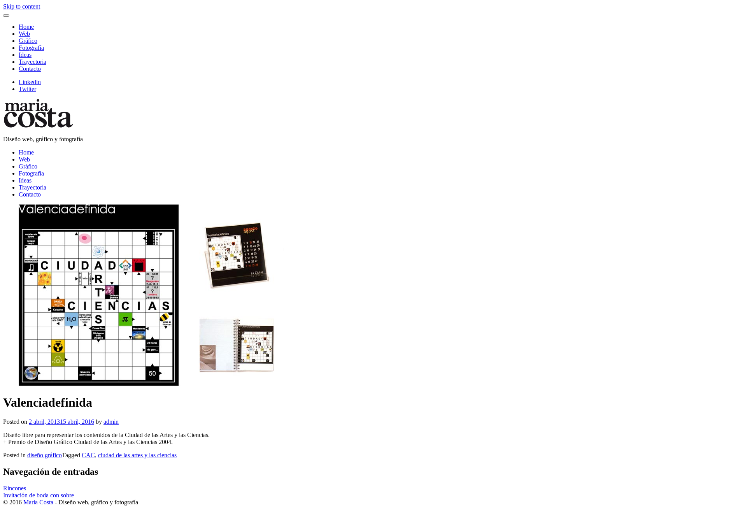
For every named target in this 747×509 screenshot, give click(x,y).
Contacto (30, 68)
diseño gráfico (44, 455)
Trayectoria (32, 61)
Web (24, 33)
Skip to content (21, 6)
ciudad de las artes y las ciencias (137, 455)
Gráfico (28, 40)
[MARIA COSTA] (38, 126)
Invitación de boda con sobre (38, 495)
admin (111, 421)
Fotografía (31, 47)
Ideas (25, 54)
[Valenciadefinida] (373, 295)
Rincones (14, 488)
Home (26, 26)
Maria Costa (38, 502)
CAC (88, 455)
